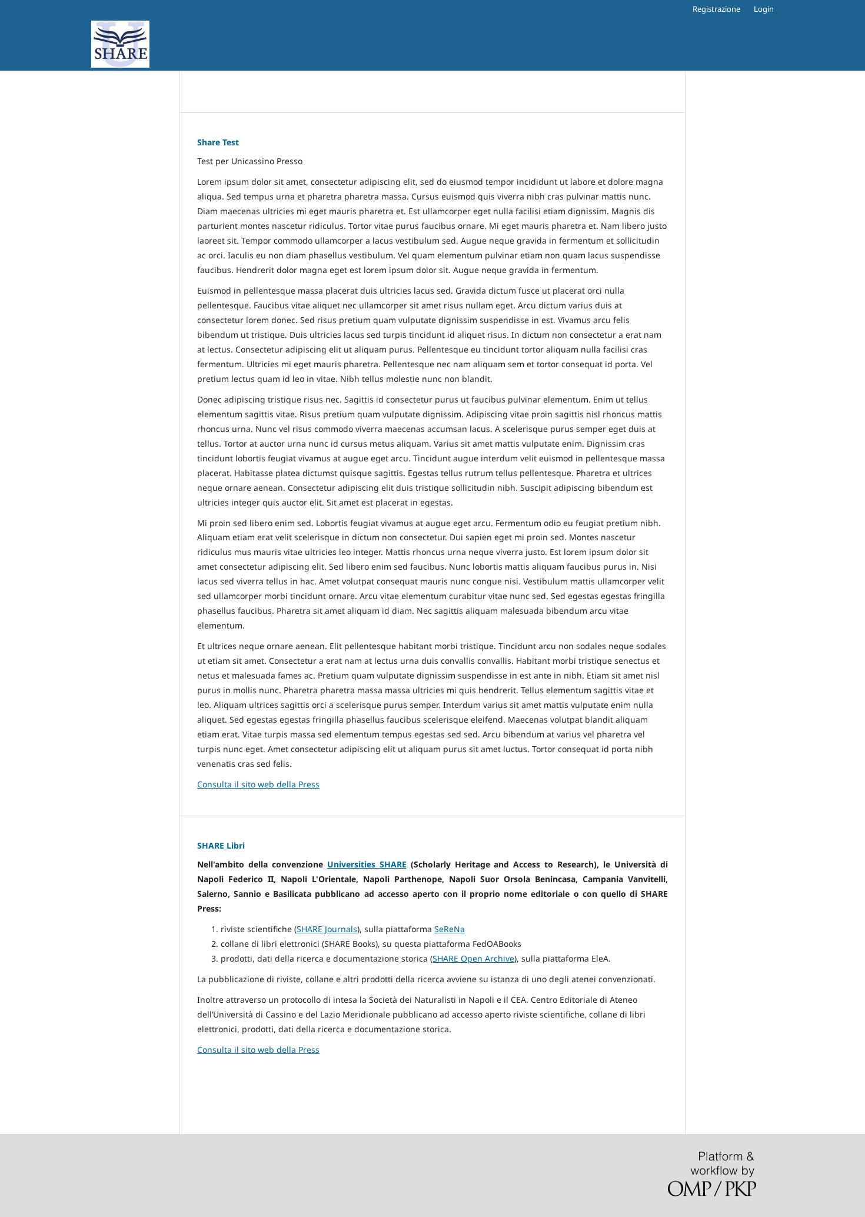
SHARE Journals (327, 929)
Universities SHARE (367, 864)
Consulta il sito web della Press (258, 784)
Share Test (218, 142)
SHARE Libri (221, 845)
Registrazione (716, 9)
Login (764, 9)
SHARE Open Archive (473, 958)
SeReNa (449, 929)
